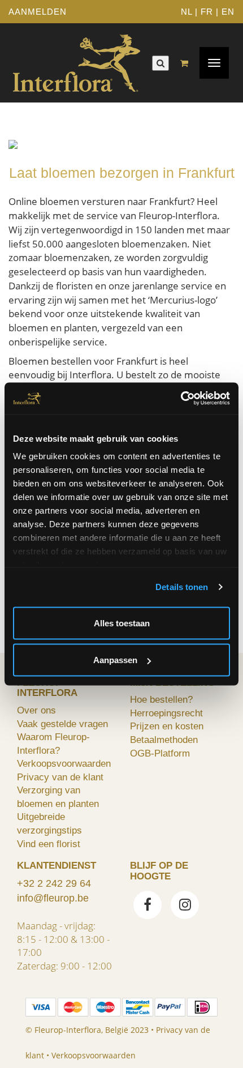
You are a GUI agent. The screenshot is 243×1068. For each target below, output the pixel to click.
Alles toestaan (122, 622)
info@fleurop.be (53, 898)
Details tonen (181, 587)
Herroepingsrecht (166, 713)
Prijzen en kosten (166, 726)
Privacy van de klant (60, 777)
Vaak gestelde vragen (62, 724)
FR (207, 11)
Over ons (36, 710)
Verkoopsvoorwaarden (64, 763)
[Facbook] (147, 906)
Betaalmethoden (164, 739)
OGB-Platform (160, 753)
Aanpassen (115, 660)
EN (228, 11)
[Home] (76, 63)
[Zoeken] (160, 63)
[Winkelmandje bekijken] (187, 63)
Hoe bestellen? (161, 699)
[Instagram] (184, 906)
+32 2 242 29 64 (54, 883)
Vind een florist (48, 844)
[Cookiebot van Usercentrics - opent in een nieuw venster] (180, 398)
